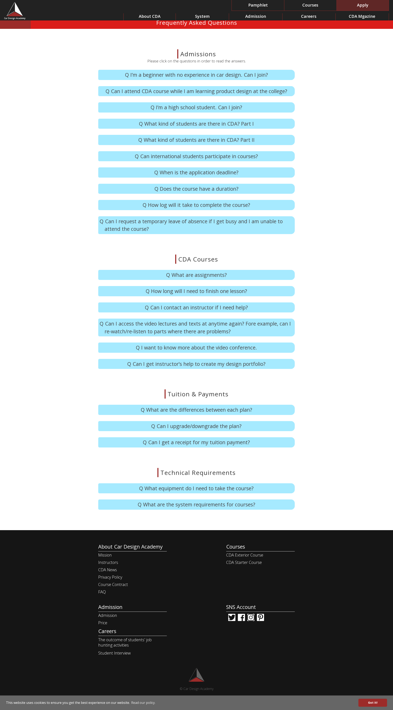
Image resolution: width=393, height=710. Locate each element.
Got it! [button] (372, 702)
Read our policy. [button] (143, 702)
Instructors (108, 562)
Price (102, 622)
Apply (362, 5)
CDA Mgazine (362, 16)
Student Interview (114, 653)
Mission (105, 555)
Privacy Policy (110, 577)
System (202, 16)
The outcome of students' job (125, 642)
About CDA (149, 16)
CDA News (107, 570)
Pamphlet (258, 5)
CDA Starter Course (244, 562)
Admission (255, 16)
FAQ (102, 592)
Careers (308, 16)
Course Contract (113, 584)
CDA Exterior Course (244, 555)
